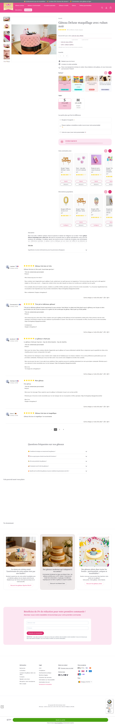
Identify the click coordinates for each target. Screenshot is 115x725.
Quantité (60, 52)
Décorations (18, 10)
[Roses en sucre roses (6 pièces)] (96, 165)
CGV (40, 668)
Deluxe (74, 5)
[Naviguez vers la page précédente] (51, 429)
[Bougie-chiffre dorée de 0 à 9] (66, 206)
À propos (22, 676)
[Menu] (112, 700)
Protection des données (45, 677)
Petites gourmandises (85, 5)
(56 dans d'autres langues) (76, 30)
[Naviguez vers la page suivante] (63, 429)
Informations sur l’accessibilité (47, 679)
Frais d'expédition (58, 722)
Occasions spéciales (49, 5)
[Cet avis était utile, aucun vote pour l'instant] (104, 298)
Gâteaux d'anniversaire (34, 5)
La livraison (22, 670)
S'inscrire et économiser (35, 633)
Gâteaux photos (19, 5)
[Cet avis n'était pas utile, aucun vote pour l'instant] (107, 298)
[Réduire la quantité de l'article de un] (60, 56)
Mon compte (23, 683)
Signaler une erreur (25, 679)
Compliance (42, 670)
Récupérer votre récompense (27, 681)
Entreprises (28, 10)
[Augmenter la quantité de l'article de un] (67, 56)
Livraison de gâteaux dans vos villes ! (27, 673)
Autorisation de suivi (44, 682)
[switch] (109, 711)
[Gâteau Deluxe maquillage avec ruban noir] (11, 498)
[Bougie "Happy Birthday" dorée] (66, 165)
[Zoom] (33, 39)
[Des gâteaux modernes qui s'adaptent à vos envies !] (57, 552)
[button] (2, 706)
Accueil (60, 18)
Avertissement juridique (45, 672)
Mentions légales (43, 675)
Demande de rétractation (45, 684)
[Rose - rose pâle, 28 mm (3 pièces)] (81, 165)
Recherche (22, 668)
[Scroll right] (110, 151)
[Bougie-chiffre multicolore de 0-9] (96, 207)
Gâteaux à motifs (63, 5)
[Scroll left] (105, 151)
